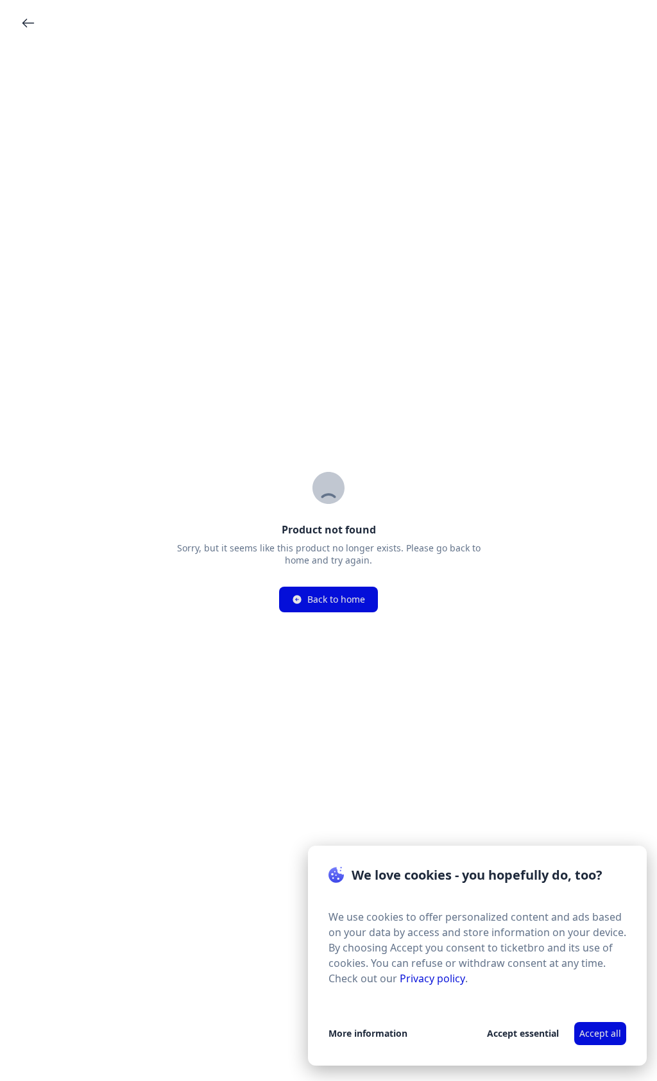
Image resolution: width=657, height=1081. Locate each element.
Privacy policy (432, 978)
